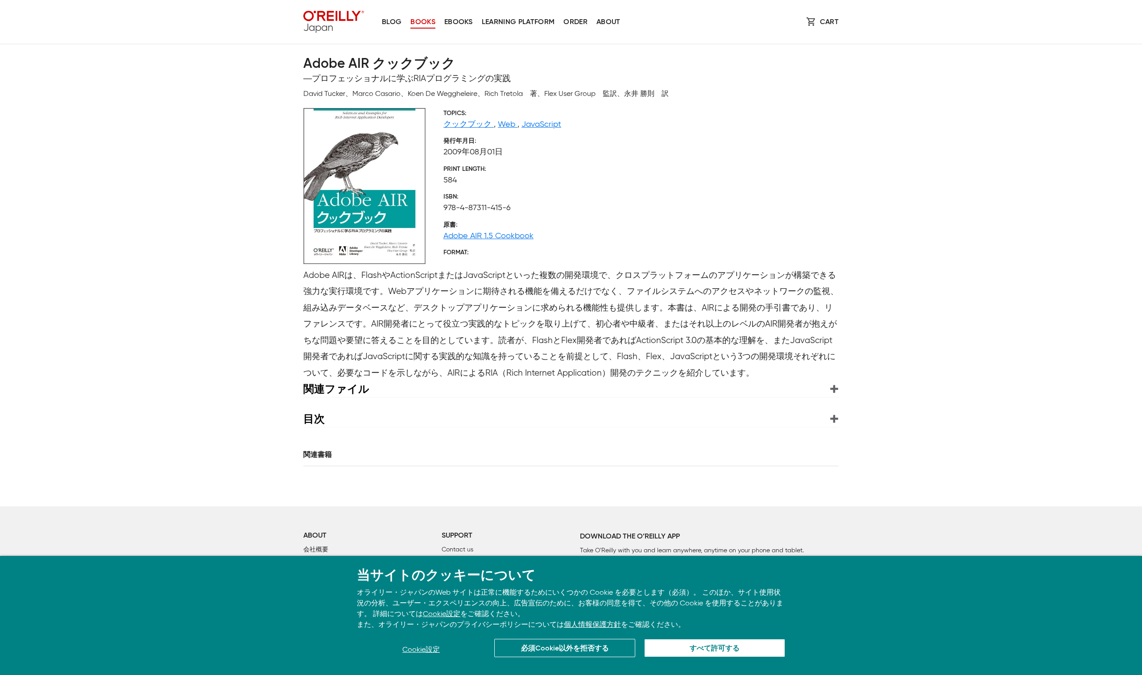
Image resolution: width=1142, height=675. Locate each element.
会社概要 (315, 549)
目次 (314, 419)
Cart (829, 22)
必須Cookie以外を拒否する (565, 648)
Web (507, 124)
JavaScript (541, 124)
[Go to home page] (333, 22)
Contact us (457, 549)
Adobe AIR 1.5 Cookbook (488, 235)
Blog (391, 22)
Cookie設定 (441, 613)
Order (575, 22)
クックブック (468, 124)
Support (457, 535)
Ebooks (458, 22)
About (608, 22)
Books (422, 22)
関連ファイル (336, 389)
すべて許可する (715, 648)
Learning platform (518, 22)
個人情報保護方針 (592, 624)
